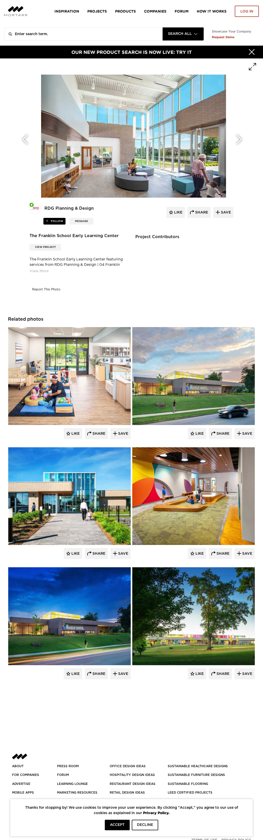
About (18, 766)
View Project (45, 247)
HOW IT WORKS (212, 11)
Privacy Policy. (156, 813)
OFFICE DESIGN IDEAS (128, 766)
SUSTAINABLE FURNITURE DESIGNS (196, 774)
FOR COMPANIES (25, 774)
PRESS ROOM (68, 766)
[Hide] (252, 52)
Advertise (21, 783)
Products (125, 11)
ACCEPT (117, 825)
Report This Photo (46, 289)
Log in (246, 11)
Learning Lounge (72, 783)
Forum (182, 11)
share (201, 212)
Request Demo (223, 37)
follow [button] (56, 221)
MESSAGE (81, 221)
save (225, 212)
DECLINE (145, 825)
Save (122, 434)
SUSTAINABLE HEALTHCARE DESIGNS (198, 766)
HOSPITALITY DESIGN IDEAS (132, 774)
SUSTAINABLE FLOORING (188, 783)
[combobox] (183, 34)
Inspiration (66, 11)
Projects (97, 11)
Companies (155, 11)
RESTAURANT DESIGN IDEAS (132, 783)
